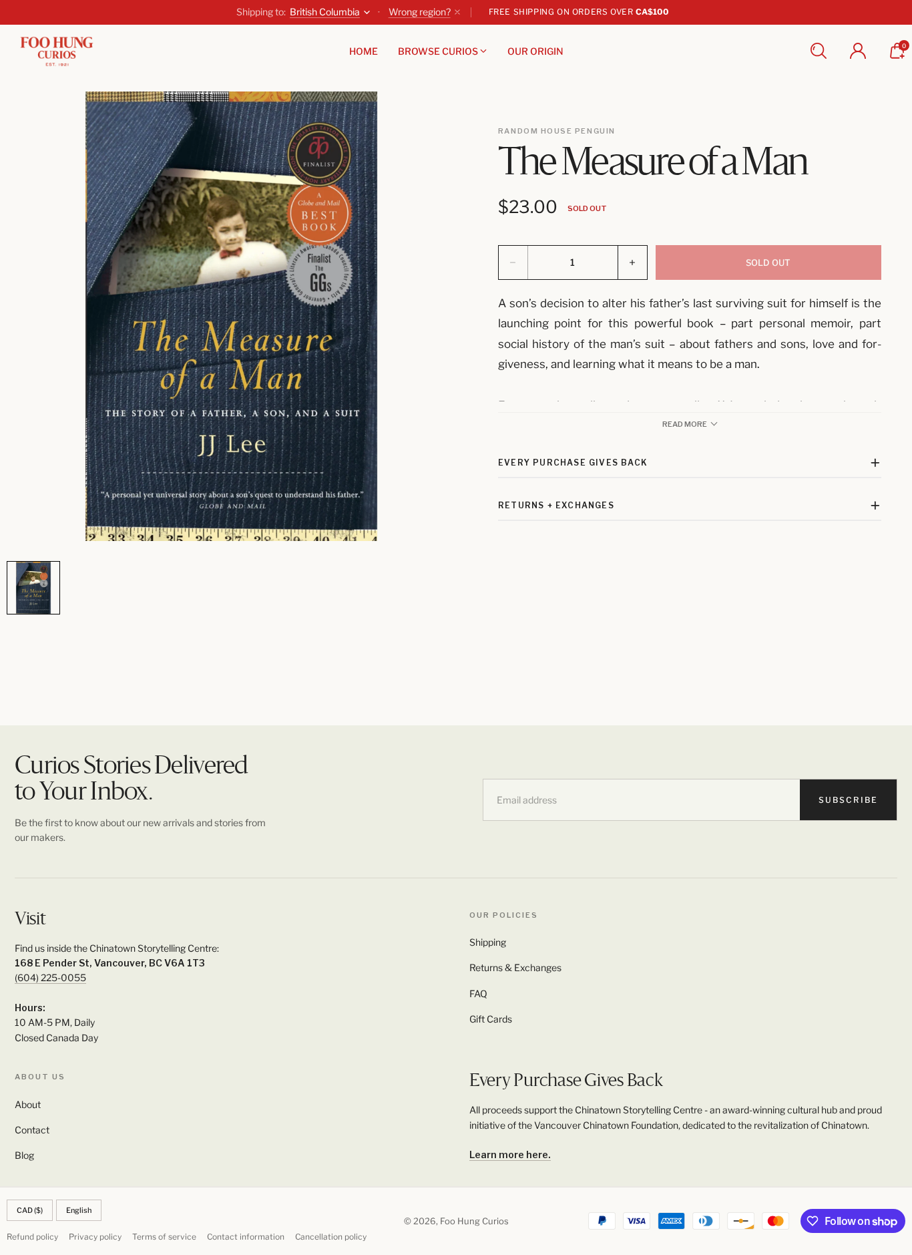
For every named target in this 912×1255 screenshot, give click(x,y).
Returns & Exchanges (515, 967)
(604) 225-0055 (50, 977)
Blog (24, 1155)
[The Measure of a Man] (231, 316)
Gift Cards (490, 1019)
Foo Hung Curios (474, 1221)
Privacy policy (95, 1237)
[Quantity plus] (632, 262)
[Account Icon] (858, 51)
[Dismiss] (457, 12)
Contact (32, 1129)
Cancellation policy (331, 1237)
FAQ (478, 993)
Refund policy (32, 1237)
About (28, 1104)
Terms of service (164, 1237)
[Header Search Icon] (819, 51)
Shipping (487, 942)
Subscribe (848, 800)
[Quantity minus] (513, 262)
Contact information (245, 1237)
